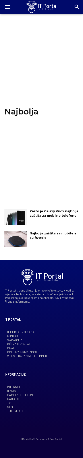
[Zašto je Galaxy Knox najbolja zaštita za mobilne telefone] (15, 217)
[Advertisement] (41, 64)
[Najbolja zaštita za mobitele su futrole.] (15, 239)
